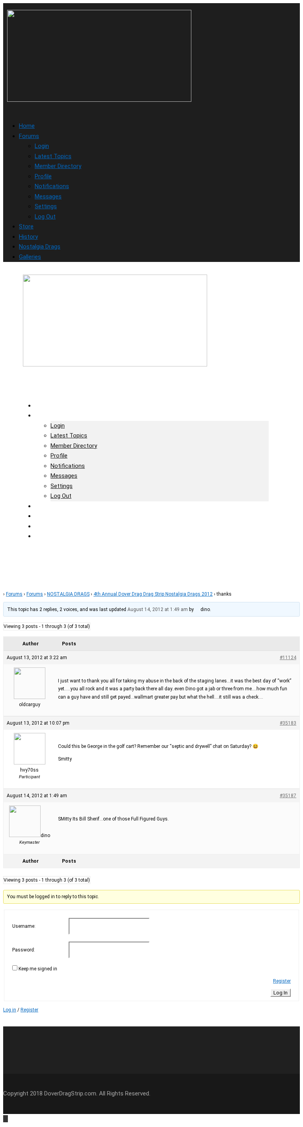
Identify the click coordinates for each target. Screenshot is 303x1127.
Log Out (45, 216)
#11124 (288, 657)
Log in (9, 1010)
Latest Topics (53, 156)
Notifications (52, 186)
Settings (46, 206)
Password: (23, 950)
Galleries (30, 256)
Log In (280, 993)
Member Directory (58, 166)
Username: (24, 926)
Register (282, 981)
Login (42, 146)
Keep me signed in (38, 969)
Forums (29, 136)
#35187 (288, 795)
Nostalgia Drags (39, 246)
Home (27, 125)
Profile (43, 176)
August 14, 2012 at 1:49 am (157, 609)
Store (26, 226)
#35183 (288, 723)
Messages (48, 196)
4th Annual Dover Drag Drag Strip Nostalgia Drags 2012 (153, 594)
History (28, 236)
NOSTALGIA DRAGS (68, 594)
